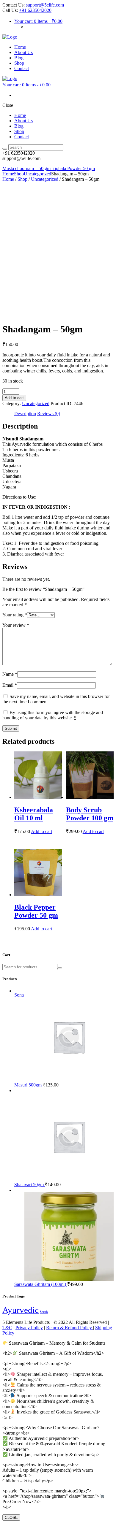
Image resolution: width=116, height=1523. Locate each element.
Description (25, 413)
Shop (19, 173)
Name (9, 674)
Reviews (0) (48, 413)
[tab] (25, 413)
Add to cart (14, 398)
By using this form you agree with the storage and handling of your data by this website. (52, 715)
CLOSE (11, 1517)
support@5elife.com (45, 4)
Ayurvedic (20, 1310)
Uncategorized (37, 173)
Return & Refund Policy (69, 1327)
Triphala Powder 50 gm (73, 168)
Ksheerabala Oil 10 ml (33, 814)
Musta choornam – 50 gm (26, 168)
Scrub (44, 1311)
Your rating (14, 614)
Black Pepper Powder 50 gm (36, 911)
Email (9, 685)
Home (8, 173)
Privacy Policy (29, 1327)
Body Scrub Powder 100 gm (89, 814)
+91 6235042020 (35, 10)
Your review (15, 625)
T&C (7, 1327)
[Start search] (4, 149)
